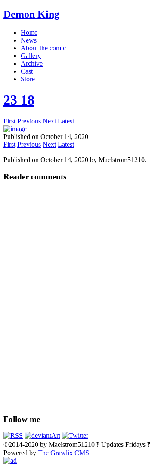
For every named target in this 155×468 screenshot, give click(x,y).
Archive (32, 63)
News (29, 40)
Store (28, 79)
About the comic (43, 48)
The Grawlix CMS (63, 452)
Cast (27, 71)
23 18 (18, 100)
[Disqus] (77, 297)
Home (29, 32)
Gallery (31, 55)
